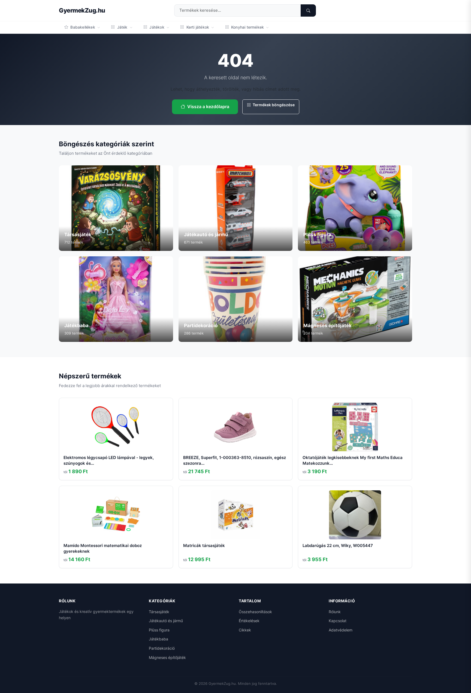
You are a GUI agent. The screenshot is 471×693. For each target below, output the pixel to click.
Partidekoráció (162, 648)
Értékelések (249, 620)
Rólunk (335, 611)
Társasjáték (159, 611)
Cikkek (245, 630)
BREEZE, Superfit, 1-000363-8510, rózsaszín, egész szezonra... (234, 460)
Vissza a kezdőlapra (208, 106)
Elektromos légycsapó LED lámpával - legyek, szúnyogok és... (109, 460)
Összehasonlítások (255, 611)
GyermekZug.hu (82, 10)
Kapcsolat (337, 620)
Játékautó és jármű (166, 620)
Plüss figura (159, 630)
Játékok (156, 27)
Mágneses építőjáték (167, 657)
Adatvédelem (340, 630)
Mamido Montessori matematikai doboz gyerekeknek (103, 548)
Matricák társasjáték (204, 545)
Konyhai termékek (247, 27)
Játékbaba (158, 639)
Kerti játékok (197, 27)
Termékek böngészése (273, 104)
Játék (122, 27)
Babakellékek (82, 27)
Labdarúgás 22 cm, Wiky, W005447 (338, 545)
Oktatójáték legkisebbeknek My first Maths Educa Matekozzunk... (353, 460)
